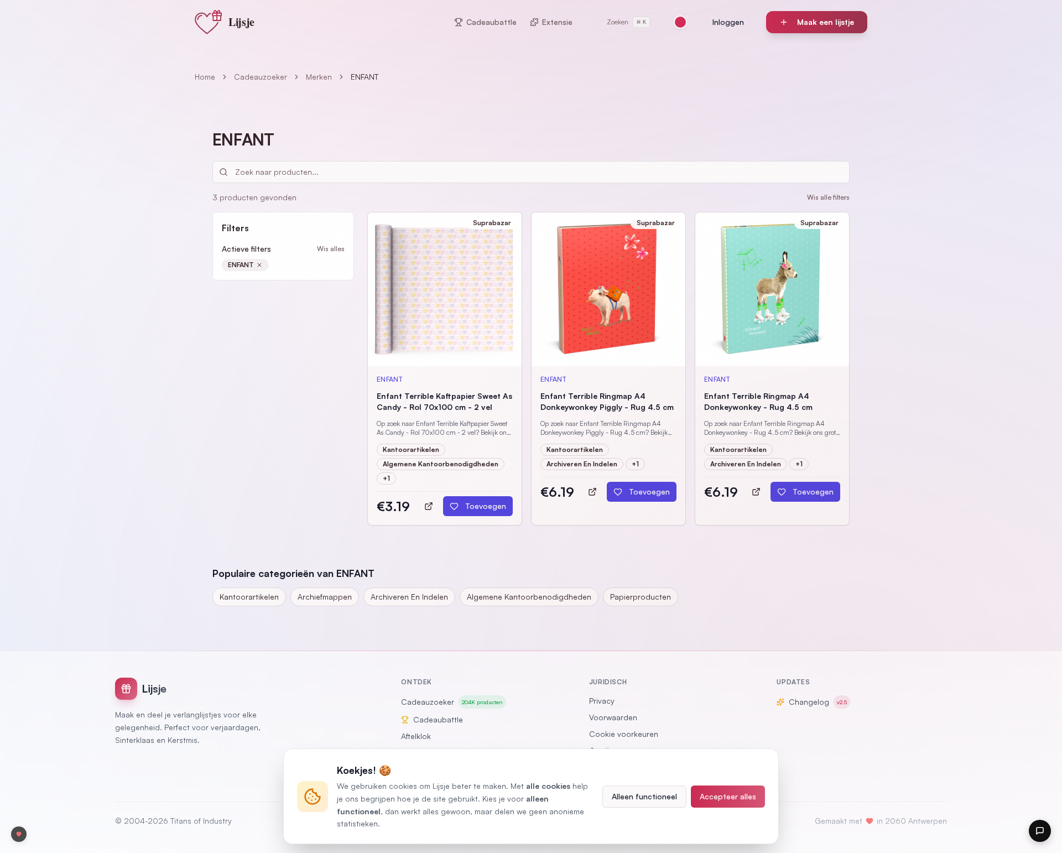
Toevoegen (485, 506)
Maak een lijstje (825, 22)
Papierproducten (640, 596)
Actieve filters (246, 248)
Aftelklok (416, 736)
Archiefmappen (325, 596)
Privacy (602, 700)
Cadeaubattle (491, 22)
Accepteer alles (728, 796)
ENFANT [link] (364, 76)
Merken (319, 76)
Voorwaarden (613, 717)
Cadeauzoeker (260, 76)
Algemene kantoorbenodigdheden (529, 596)
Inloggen (728, 22)
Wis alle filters (828, 197)
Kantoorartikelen (249, 596)
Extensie (557, 22)
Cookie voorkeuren (623, 733)
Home (205, 76)
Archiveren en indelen (409, 596)
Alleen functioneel (644, 796)
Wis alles (331, 249)
